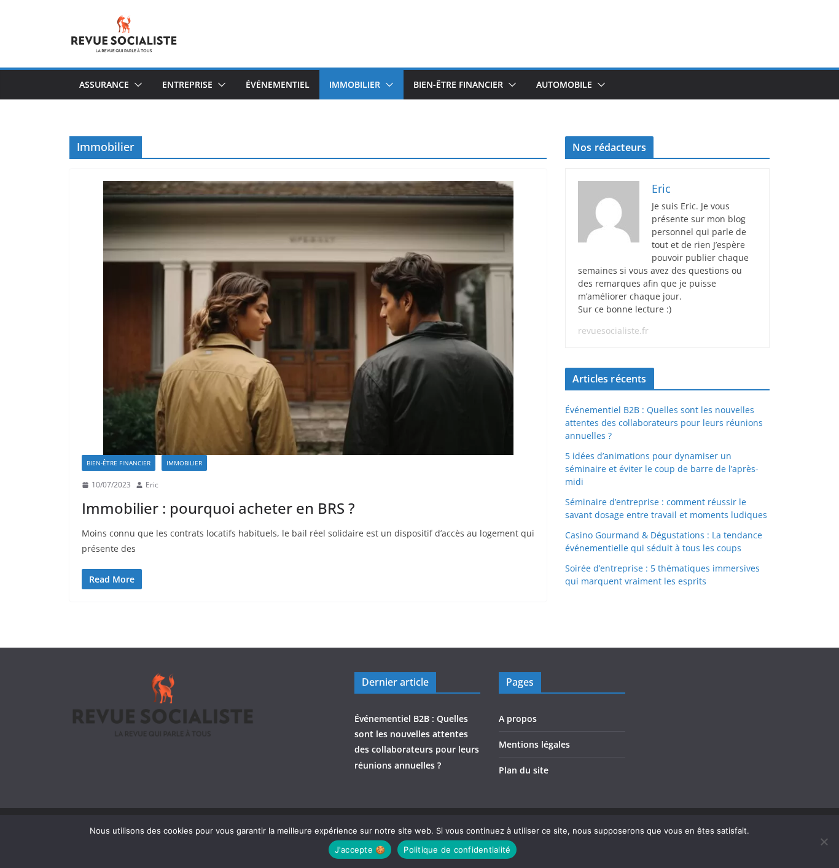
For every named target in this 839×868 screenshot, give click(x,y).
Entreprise (187, 84)
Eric (152, 484)
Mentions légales (534, 744)
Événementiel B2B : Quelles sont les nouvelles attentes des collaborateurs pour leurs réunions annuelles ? (664, 422)
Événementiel (278, 84)
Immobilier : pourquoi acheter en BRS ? (218, 508)
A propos (518, 718)
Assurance (104, 84)
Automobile (564, 84)
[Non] (824, 841)
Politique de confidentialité (457, 849)
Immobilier (354, 84)
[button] (135, 84)
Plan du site (523, 770)
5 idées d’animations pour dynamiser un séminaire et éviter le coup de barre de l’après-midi (662, 468)
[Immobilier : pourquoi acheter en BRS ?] (308, 317)
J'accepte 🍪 (360, 849)
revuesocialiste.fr (613, 330)
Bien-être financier (458, 84)
